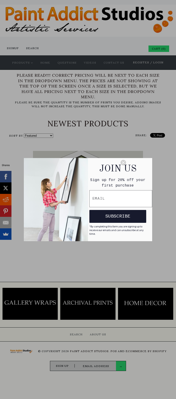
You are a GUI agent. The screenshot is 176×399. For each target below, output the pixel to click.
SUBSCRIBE (117, 216)
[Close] (134, 162)
